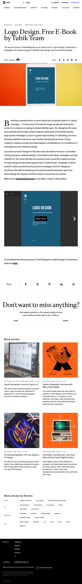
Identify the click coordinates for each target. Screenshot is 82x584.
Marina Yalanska (9, 60)
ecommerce (35, 509)
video (59, 522)
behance (17, 552)
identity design (45, 513)
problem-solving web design (57, 500)
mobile (60, 505)
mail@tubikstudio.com (21, 562)
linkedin (17, 545)
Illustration (76, 7)
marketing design (25, 517)
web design (50, 505)
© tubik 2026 (6, 581)
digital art (23, 526)
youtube (17, 549)
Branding (44, 7)
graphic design (39, 517)
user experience (24, 505)
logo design (39, 500)
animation (57, 513)
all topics (7, 7)
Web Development (20, 7)
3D (45, 522)
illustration (36, 522)
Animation (34, 7)
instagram (18, 542)
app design (23, 509)
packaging (23, 513)
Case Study (65, 7)
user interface (38, 505)
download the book (25, 179)
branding (33, 513)
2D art (68, 522)
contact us (6, 562)
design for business (26, 500)
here (15, 263)
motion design (24, 522)
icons (51, 522)
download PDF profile (45, 567)
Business (55, 7)
